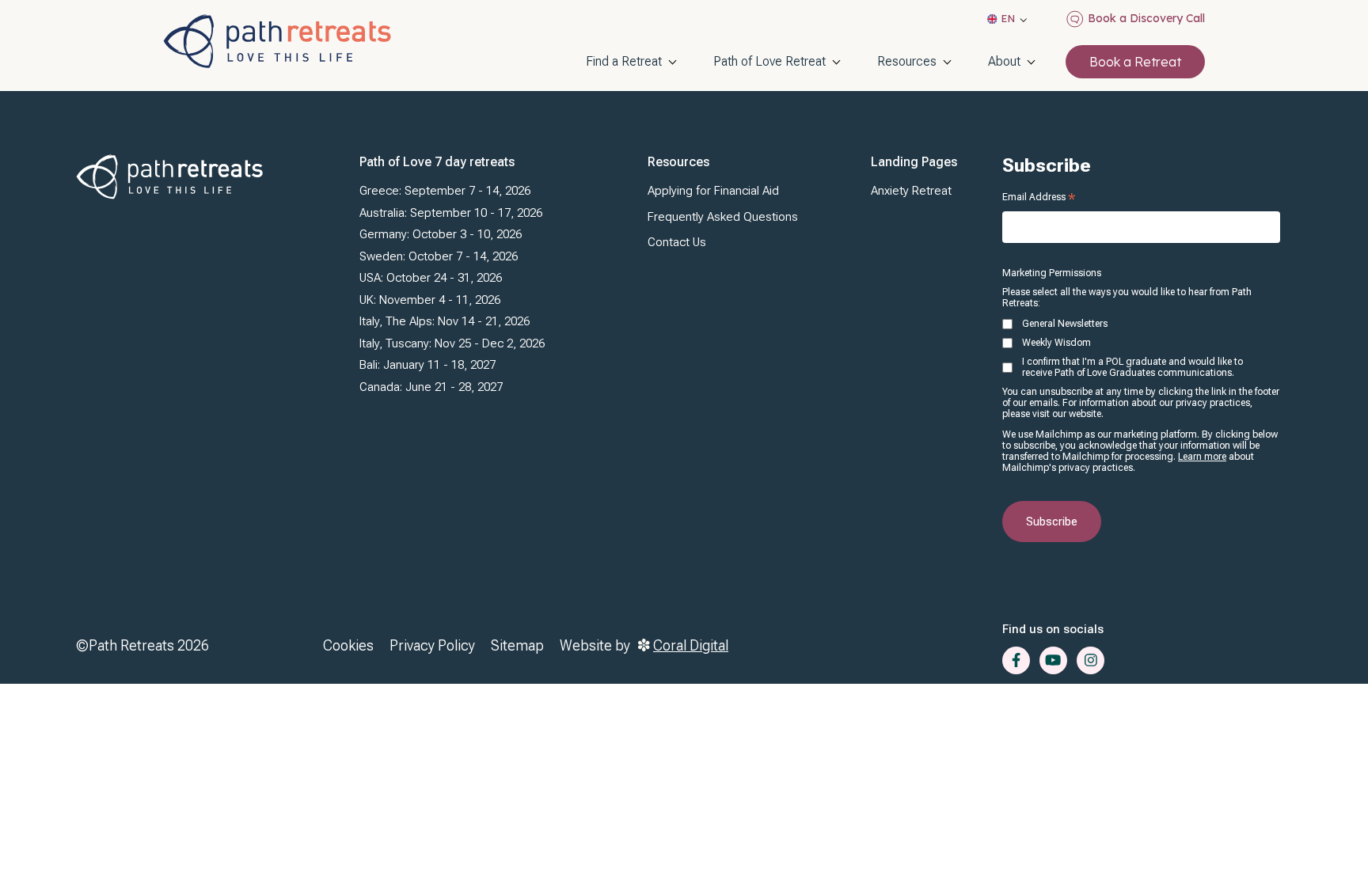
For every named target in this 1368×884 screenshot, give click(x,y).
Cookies (348, 645)
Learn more (1202, 456)
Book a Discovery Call (1146, 18)
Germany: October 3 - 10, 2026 (440, 234)
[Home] (277, 41)
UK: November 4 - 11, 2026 (429, 300)
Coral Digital (690, 645)
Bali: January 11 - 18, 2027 (427, 365)
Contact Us (677, 242)
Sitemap (517, 645)
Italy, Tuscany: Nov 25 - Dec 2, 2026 (452, 343)
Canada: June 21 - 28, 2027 (431, 387)
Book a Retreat (1135, 62)
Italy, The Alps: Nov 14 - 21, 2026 (444, 321)
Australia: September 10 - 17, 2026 (450, 213)
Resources (907, 61)
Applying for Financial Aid (713, 191)
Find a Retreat (624, 61)
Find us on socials (1053, 629)
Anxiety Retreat (911, 191)
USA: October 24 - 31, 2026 (430, 278)
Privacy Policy (432, 645)
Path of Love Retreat (769, 61)
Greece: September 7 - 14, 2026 (444, 191)
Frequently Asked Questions (723, 217)
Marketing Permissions (1051, 273)
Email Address (1038, 197)
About (1004, 61)
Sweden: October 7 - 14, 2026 (438, 256)
